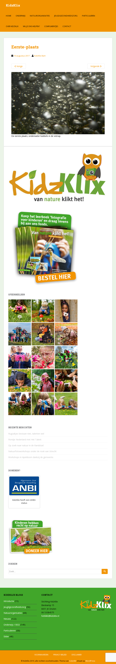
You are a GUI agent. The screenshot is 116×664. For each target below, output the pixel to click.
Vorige (19, 66)
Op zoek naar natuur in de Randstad (26, 445)
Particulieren (88, 15)
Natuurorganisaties (40, 15)
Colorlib (72, 661)
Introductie (9, 601)
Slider (6, 636)
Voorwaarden (41, 654)
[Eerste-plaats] (58, 102)
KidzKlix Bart (39, 55)
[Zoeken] (105, 571)
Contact (67, 26)
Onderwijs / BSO (12, 624)
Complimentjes (51, 26)
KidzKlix (13, 5)
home (8, 15)
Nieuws (7, 618)
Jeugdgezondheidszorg (65, 15)
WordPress (90, 661)
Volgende (95, 66)
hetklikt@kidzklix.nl (50, 615)
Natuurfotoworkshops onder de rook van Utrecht (32, 451)
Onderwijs (20, 15)
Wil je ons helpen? (31, 26)
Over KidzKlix (12, 26)
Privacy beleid (60, 654)
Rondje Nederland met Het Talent (24, 439)
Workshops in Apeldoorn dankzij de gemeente (30, 457)
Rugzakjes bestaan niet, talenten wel (26, 433)
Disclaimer (77, 654)
